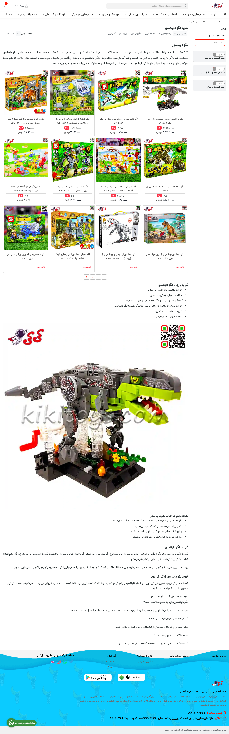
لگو (215, 14)
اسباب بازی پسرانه (195, 14)
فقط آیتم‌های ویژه (216, 87)
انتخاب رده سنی (218, 656)
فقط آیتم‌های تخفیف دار (213, 72)
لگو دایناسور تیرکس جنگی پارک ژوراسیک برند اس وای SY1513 (72, 189)
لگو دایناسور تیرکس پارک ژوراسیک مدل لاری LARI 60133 (165, 256)
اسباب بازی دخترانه (166, 14)
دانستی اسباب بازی (180, 656)
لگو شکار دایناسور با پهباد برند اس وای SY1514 (165, 189)
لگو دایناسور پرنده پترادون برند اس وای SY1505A (118, 121)
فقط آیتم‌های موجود (215, 58)
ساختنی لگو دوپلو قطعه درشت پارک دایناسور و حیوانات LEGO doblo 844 (26, 189)
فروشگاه (111, 656)
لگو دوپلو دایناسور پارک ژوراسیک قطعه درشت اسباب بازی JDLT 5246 (26, 121)
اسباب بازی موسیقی (82, 14)
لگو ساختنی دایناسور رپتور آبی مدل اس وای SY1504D (25, 256)
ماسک (8, 14)
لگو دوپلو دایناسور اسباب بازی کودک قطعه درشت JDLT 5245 (72, 256)
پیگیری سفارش (145, 662)
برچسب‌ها (207, 22)
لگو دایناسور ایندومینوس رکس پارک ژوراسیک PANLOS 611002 (118, 256)
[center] (185, 6)
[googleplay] (98, 677)
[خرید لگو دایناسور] (114, 683)
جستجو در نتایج (217, 36)
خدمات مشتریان (144, 656)
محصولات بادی (28, 14)
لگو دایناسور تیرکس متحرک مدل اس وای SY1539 (165, 121)
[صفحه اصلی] (221, 22)
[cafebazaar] (131, 677)
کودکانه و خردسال (55, 14)
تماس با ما (111, 667)
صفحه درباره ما (109, 662)
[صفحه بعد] (86, 277)
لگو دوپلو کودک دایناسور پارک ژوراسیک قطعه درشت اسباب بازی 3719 (118, 189)
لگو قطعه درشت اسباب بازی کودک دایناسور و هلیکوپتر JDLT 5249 (72, 121)
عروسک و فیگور (111, 14)
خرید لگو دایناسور (190, 22)
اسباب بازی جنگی (137, 14)
